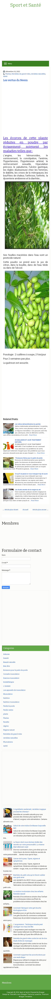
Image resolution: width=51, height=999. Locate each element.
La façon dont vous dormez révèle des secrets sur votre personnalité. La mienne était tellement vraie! (28, 844)
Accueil (25, 510)
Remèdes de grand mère (21, 74)
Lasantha (37, 994)
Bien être (6, 666)
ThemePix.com (15, 994)
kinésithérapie (8, 682)
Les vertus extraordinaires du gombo (28, 424)
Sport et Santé (25, 5)
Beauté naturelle (9, 662)
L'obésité (6, 686)
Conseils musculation (11, 674)
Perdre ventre (8, 710)
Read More (33, 435)
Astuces (6, 654)
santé (5, 76)
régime (5, 726)
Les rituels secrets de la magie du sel (28, 489)
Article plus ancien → (41, 510)
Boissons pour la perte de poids (15, 670)
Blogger (41, 992)
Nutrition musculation (11, 702)
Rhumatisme (8, 742)
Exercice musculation (11, 678)
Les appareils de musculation (14, 690)
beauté (5, 658)
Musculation (8, 694)
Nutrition (6, 698)
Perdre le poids (9, 706)
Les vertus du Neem (15, 80)
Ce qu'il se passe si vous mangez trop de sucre (31, 474)
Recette (6, 722)
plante (5, 714)
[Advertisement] (25, 35)
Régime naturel (9, 730)
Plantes (8, 74)
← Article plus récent (10, 510)
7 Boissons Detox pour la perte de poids (28, 458)
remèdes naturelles (38, 74)
